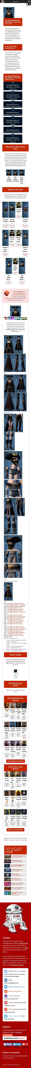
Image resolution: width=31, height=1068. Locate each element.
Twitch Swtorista (14, 996)
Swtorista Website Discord (19, 295)
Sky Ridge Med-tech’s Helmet (15, 615)
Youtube (11, 1002)
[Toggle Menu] (29, 1)
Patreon (11, 1009)
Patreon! (19, 1032)
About (4, 1064)
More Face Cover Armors (15, 830)
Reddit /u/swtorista (15, 991)
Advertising (17, 1064)
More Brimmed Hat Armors (15, 761)
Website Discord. (18, 965)
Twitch (26, 947)
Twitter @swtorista (15, 1016)
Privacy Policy (10, 1064)
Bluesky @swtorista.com (16, 987)
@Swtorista (24, 943)
